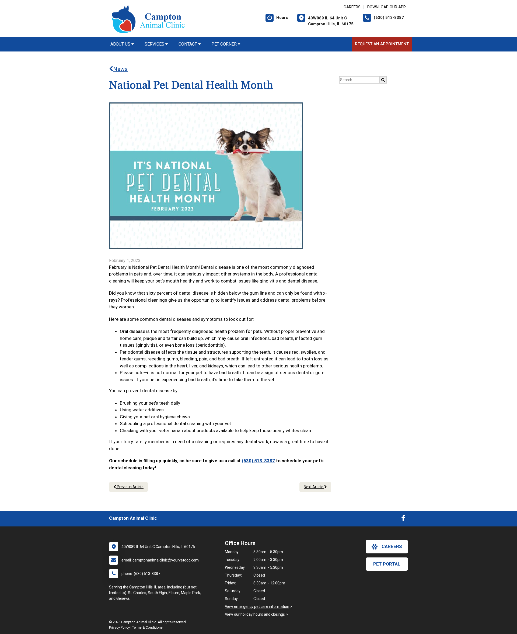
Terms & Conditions (147, 627)
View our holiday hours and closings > (256, 614)
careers (392, 546)
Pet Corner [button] (224, 44)
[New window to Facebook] (403, 519)
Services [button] (155, 44)
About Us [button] (120, 44)
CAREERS (352, 7)
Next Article (314, 487)
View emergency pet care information (257, 606)
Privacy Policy (119, 627)
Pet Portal (386, 564)
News (120, 69)
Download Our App (386, 7)
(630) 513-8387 (258, 460)
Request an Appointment (382, 44)
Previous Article (130, 487)
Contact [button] (188, 44)
